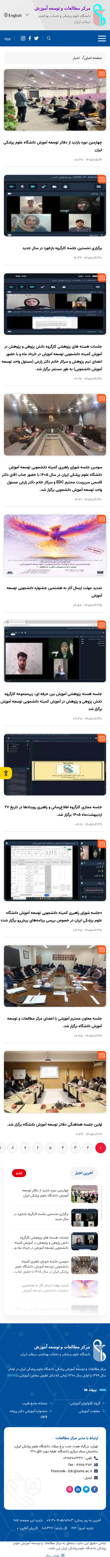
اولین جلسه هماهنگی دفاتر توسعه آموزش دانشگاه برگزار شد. (54, 1124)
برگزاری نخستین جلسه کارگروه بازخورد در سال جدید (62, 248)
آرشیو (19, 1173)
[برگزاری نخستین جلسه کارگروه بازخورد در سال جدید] (84, 1218)
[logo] (55, 1350)
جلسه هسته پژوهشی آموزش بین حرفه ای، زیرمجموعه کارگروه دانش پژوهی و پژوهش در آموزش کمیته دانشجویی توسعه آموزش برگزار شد (51, 701)
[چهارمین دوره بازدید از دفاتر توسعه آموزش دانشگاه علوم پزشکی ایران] (84, 1194)
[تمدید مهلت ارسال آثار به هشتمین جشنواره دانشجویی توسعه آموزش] (84, 1289)
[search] (49, 38)
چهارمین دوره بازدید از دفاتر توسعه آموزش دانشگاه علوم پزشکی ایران (45, 1193)
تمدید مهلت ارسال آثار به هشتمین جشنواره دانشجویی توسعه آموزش (45, 1288)
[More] (12, 1375)
